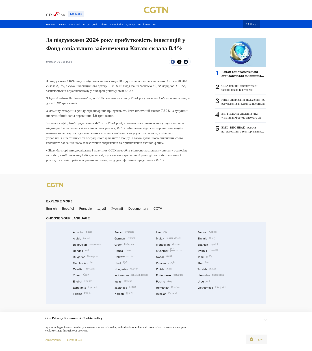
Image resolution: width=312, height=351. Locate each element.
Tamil (205, 257)
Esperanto (85, 287)
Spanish (208, 244)
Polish (164, 269)
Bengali (81, 250)
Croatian (84, 269)
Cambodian (83, 263)
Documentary (138, 208)
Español (68, 208)
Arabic (81, 238)
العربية (101, 208)
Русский (117, 208)
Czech (81, 275)
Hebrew (123, 257)
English (51, 208)
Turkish (207, 269)
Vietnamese (212, 287)
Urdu (204, 281)
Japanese (125, 287)
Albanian (82, 232)
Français (85, 208)
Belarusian (87, 244)
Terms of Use (74, 339)
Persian (165, 263)
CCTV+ (158, 208)
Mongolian (168, 244)
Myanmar (170, 250)
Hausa (122, 250)
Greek (124, 244)
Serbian (207, 232)
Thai (203, 263)
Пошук (254, 24)
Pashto (164, 281)
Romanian (167, 287)
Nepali (164, 257)
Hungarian (126, 269)
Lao (161, 232)
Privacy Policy (53, 339)
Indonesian (131, 275)
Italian (123, 281)
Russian (166, 294)
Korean (123, 294)
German (124, 238)
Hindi (120, 263)
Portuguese (169, 275)
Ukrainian (211, 275)
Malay (168, 238)
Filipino (82, 294)
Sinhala (207, 238)
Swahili (208, 250)
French (124, 232)
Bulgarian (85, 257)
